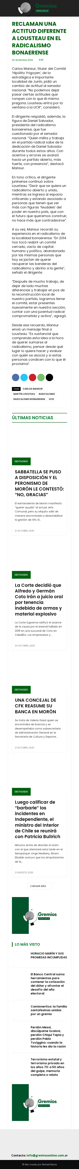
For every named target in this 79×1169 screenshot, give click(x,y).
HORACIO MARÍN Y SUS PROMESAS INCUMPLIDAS (49, 955)
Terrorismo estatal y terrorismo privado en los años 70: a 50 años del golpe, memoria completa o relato (47, 1067)
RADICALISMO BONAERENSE (29, 399)
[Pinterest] (32, 377)
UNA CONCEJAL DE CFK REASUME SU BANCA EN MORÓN (35, 706)
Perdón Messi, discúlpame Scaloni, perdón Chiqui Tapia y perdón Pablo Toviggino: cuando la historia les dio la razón (48, 1037)
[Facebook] (15, 377)
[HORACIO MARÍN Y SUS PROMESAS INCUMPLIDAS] (20, 957)
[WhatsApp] (41, 377)
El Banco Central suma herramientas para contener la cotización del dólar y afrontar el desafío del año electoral (48, 984)
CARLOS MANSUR (33, 388)
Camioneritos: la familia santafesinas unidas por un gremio (49, 1010)
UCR (51, 399)
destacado (21, 461)
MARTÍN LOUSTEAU (24, 393)
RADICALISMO (47, 393)
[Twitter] (24, 377)
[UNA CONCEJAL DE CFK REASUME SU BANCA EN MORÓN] (39, 674)
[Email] (49, 377)
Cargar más (38, 886)
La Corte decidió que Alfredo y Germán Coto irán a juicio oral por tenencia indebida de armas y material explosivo (39, 599)
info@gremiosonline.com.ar (47, 1155)
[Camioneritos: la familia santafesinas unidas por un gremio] (20, 1010)
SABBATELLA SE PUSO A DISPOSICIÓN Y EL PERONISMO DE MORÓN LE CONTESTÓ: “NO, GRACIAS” (39, 483)
